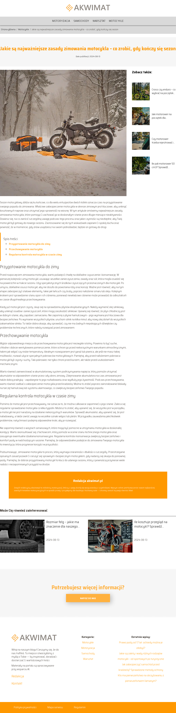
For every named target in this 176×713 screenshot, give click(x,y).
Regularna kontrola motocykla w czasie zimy (35, 254)
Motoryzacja (61, 21)
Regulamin (80, 707)
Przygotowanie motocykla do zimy (29, 244)
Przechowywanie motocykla (26, 249)
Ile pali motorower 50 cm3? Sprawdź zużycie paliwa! (163, 165)
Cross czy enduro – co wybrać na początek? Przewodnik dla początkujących (163, 91)
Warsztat (99, 21)
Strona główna (8, 29)
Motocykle (116, 21)
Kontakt (17, 683)
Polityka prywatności (25, 707)
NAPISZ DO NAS (88, 598)
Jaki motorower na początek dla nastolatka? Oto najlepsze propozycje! (163, 116)
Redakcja (18, 676)
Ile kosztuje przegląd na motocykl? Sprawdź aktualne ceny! (150, 524)
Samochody (81, 21)
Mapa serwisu (55, 707)
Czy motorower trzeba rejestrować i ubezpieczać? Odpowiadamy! (162, 140)
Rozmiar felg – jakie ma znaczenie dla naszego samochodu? (62, 524)
